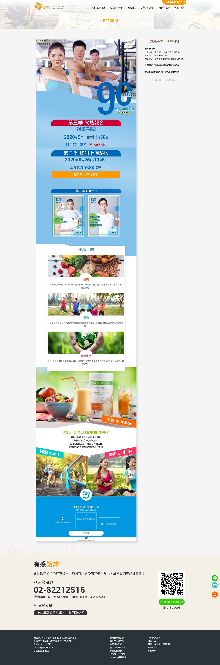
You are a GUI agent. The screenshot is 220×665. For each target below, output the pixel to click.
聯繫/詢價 (179, 7)
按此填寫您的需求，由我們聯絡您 (60, 612)
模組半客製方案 (117, 641)
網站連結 (171, 80)
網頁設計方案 (99, 7)
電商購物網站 (116, 644)
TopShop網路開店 (118, 657)
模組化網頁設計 (117, 637)
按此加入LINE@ (171, 602)
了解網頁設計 (147, 7)
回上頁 (158, 80)
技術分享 (132, 7)
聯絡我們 (152, 651)
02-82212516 (59, 589)
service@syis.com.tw (43, 647)
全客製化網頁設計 (118, 647)
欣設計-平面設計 (117, 654)
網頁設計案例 (116, 7)
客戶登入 (215, 594)
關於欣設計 (164, 7)
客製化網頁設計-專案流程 (159, 644)
